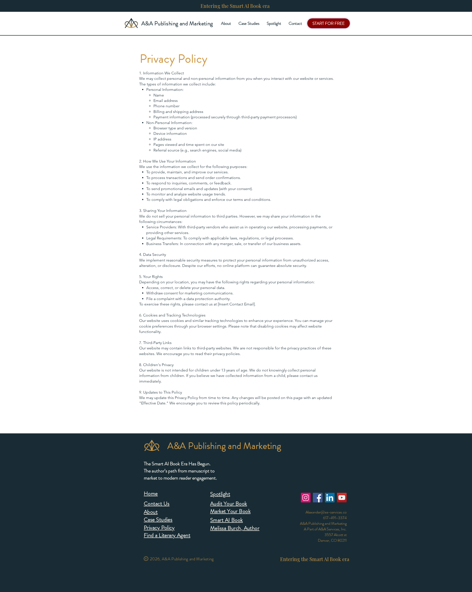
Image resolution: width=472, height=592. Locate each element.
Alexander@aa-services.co (326, 512)
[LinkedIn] (330, 497)
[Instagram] (305, 497)
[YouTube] (342, 497)
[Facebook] (318, 497)
